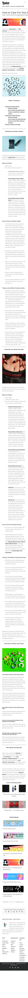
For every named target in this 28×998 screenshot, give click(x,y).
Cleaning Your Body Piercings (12, 115)
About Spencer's (21, 947)
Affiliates (13, 950)
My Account (5, 941)
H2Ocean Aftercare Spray (14, 541)
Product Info (5, 952)
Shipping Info (4, 949)
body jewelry (12, 29)
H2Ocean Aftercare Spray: (14, 406)
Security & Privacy (5, 963)
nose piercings (11, 70)
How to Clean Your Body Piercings (17, 119)
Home (3, 15)
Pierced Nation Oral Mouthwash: (16, 449)
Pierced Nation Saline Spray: (15, 432)
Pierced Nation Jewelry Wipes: (16, 178)
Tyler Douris (5, 901)
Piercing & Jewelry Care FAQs (12, 124)
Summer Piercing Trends (9, 828)
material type (11, 157)
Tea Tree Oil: (11, 500)
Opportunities (14, 938)
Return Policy (4, 945)
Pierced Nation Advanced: (14, 466)
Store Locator (21, 943)
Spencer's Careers (13, 942)
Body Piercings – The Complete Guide (14, 810)
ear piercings (7, 756)
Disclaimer (22, 960)
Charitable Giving (22, 951)
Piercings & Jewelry (19, 901)
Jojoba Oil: (11, 487)
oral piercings (20, 70)
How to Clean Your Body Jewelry (16, 110)
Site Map (4, 953)
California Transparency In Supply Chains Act (22, 956)
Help (3, 938)
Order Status (5, 943)
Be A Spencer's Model (13, 946)
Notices (13, 952)
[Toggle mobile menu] (25, 2)
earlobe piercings (16, 66)
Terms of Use (12, 963)
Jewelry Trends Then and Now (10, 841)
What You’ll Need (12, 108)
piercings (18, 753)
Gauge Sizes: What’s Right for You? (12, 882)
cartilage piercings (12, 758)
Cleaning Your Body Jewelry (12, 106)
